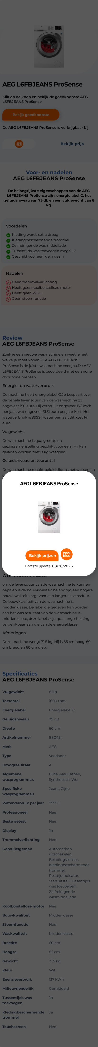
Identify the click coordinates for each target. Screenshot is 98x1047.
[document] (49, 523)
